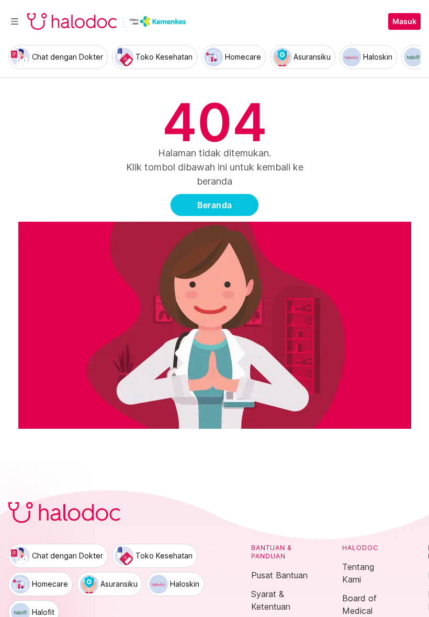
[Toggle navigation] (14, 21)
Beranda (214, 205)
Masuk (404, 21)
